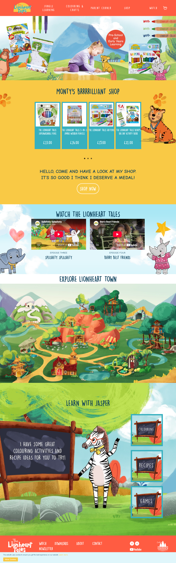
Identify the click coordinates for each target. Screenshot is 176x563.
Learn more (63, 555)
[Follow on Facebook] (132, 543)
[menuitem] (49, 8)
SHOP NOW (88, 189)
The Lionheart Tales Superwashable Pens (47, 131)
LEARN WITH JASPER (88, 403)
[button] (84, 158)
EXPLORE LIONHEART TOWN (88, 279)
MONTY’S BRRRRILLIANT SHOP (88, 91)
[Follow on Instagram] (137, 543)
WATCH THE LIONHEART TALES (88, 214)
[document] (88, 557)
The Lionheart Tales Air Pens (101, 130)
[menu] (88, 8)
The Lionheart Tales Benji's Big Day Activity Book (128, 131)
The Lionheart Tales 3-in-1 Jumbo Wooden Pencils (74, 131)
